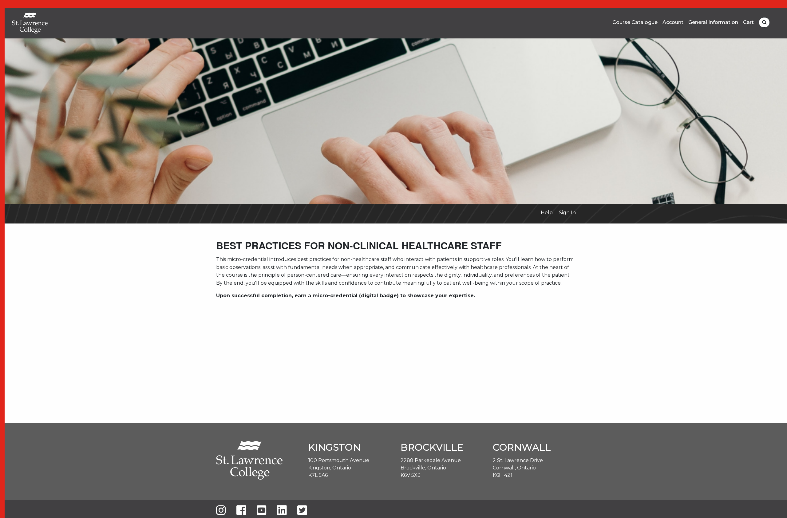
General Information (713, 22)
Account (672, 22)
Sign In (567, 213)
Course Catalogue (635, 22)
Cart (748, 22)
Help (547, 213)
